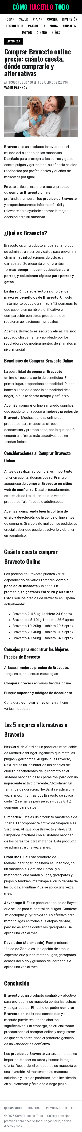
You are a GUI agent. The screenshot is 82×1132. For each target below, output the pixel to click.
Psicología (36, 25)
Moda (54, 25)
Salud (23, 19)
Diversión (69, 19)
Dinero (42, 32)
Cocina (52, 19)
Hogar (10, 19)
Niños (56, 32)
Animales (69, 25)
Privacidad (53, 1108)
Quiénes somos (13, 1108)
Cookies (70, 1108)
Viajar (38, 19)
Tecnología (15, 25)
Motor (27, 32)
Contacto (34, 1108)
